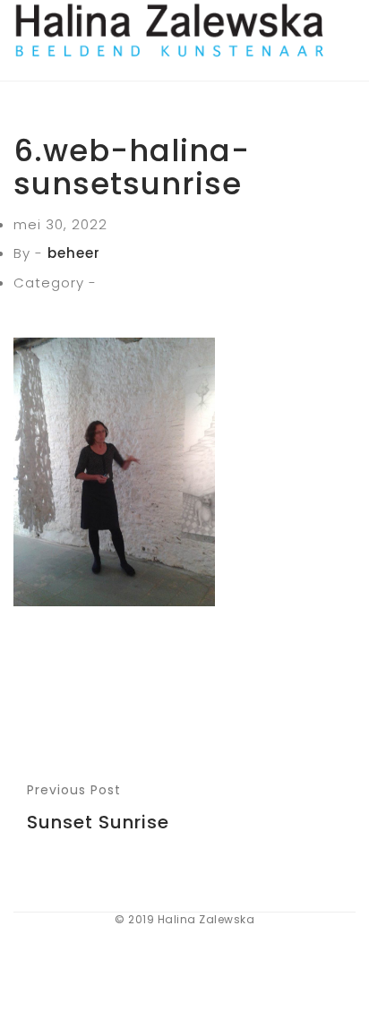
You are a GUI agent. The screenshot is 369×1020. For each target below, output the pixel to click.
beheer (73, 253)
